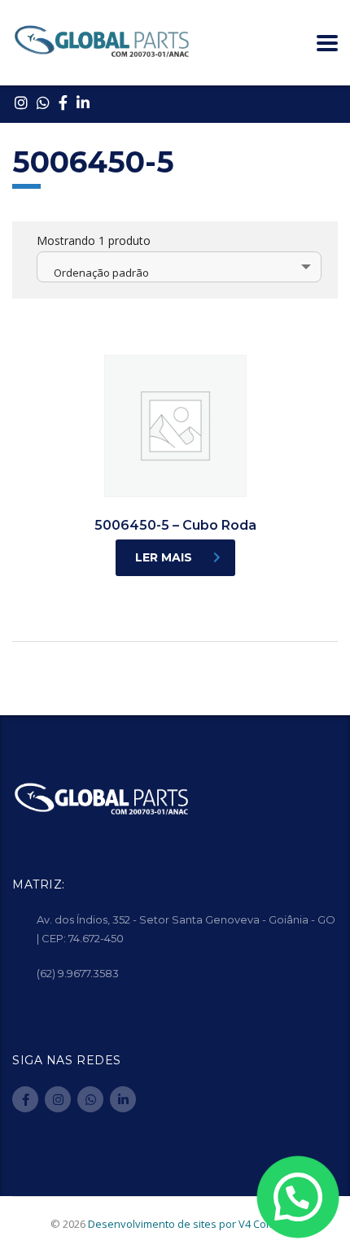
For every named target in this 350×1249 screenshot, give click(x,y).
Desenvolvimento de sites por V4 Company (194, 1223)
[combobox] (179, 266)
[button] (297, 1196)
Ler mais (163, 557)
